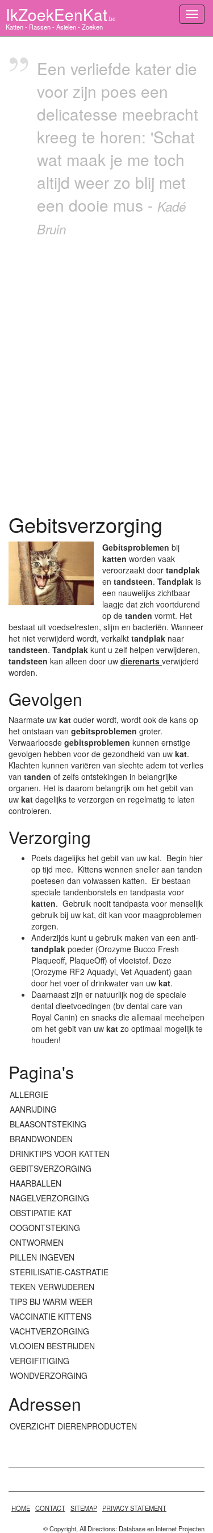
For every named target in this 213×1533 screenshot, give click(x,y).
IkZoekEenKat (61, 14)
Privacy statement (134, 1508)
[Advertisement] (106, 372)
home (20, 1508)
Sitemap (83, 1508)
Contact (50, 1508)
